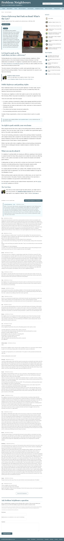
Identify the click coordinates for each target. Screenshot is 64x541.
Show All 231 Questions (22, 493)
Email (13, 517)
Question (3, 521)
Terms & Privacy (40, 539)
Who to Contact (48, 8)
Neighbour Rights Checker (13, 75)
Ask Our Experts (22, 8)
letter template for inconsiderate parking (14, 63)
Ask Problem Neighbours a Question (32, 200)
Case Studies (30, 8)
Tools (15, 8)
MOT (6, 183)
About (28, 539)
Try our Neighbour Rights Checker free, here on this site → (20, 79)
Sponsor (60, 539)
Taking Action (57, 8)
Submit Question (7, 533)
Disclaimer (33, 539)
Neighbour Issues (39, 8)
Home (3, 8)
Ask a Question (5, 24)
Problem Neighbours (16, 2)
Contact (56, 539)
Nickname (4, 512)
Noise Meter (9, 8)
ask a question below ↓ (24, 119)
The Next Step (6, 187)
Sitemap (51, 539)
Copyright (46, 539)
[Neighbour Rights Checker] (3, 192)
